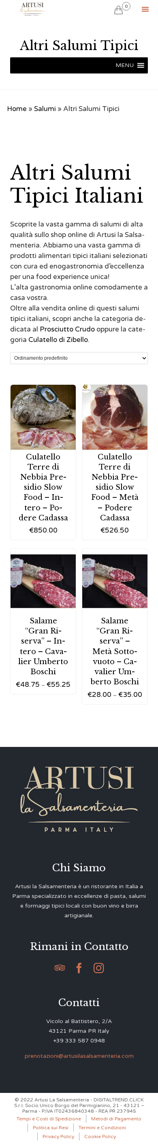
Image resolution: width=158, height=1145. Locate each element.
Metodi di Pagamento (116, 1119)
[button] (124, 65)
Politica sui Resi (50, 1127)
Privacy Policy (58, 1136)
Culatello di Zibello (58, 340)
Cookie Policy (100, 1136)
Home (17, 109)
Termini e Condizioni (102, 1127)
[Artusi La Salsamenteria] (32, 9)
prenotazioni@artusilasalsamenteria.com (79, 1056)
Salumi (45, 109)
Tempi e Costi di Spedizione (49, 1119)
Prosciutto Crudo (67, 329)
